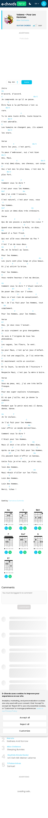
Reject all (24, 724)
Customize (24, 730)
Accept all (25, 717)
